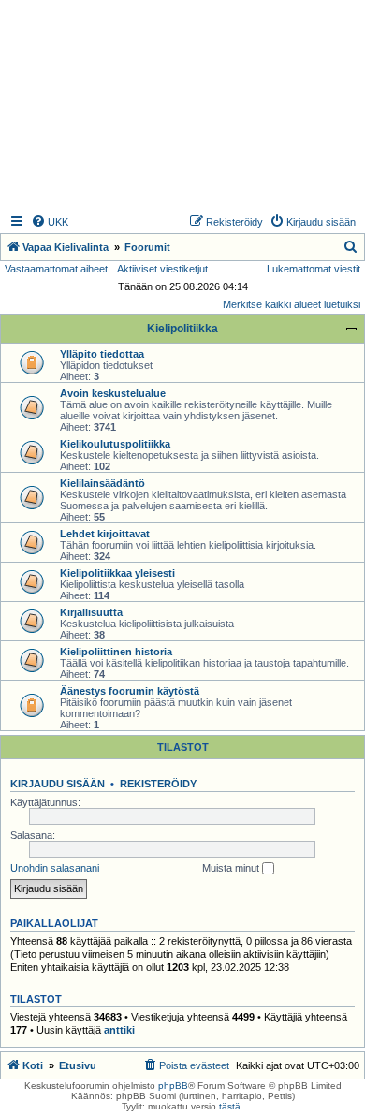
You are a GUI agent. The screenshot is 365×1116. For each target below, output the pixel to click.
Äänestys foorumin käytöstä (129, 691)
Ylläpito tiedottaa (102, 354)
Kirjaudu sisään (57, 783)
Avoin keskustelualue (113, 393)
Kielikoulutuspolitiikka (115, 443)
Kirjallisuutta (91, 612)
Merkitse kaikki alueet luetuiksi (291, 304)
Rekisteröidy (158, 783)
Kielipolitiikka (182, 328)
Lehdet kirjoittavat (105, 533)
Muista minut (232, 868)
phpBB (173, 1085)
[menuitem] (49, 222)
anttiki (119, 1029)
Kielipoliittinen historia (116, 651)
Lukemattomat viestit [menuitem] (313, 268)
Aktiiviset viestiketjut (162, 268)
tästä (230, 1106)
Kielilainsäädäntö (102, 483)
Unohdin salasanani (54, 868)
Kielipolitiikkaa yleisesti (117, 573)
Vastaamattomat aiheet (56, 268)
